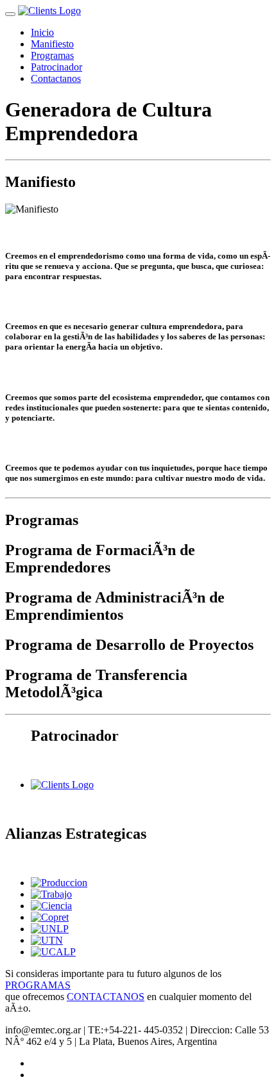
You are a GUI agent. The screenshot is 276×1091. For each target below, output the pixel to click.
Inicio (42, 32)
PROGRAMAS (38, 985)
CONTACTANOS (105, 996)
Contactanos (56, 78)
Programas (52, 55)
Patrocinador (56, 66)
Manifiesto (52, 43)
